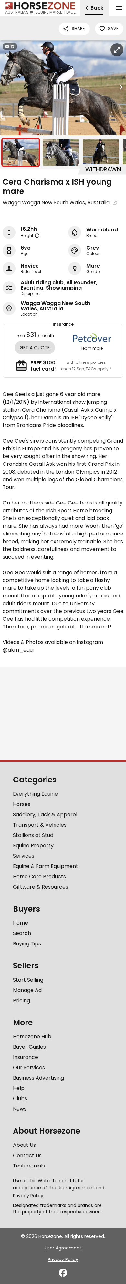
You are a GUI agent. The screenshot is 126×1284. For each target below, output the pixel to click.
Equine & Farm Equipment (45, 866)
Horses (21, 804)
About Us (24, 1145)
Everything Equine (35, 794)
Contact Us (27, 1155)
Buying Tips (27, 943)
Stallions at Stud (33, 835)
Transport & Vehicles (40, 825)
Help (19, 1088)
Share (78, 28)
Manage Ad (27, 990)
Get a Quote (35, 347)
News (19, 1109)
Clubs (20, 1098)
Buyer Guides (29, 1047)
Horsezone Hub (32, 1036)
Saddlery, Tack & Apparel (45, 814)
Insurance (25, 1057)
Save (113, 28)
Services (23, 856)
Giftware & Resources (40, 887)
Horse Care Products (39, 876)
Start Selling (28, 979)
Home (20, 923)
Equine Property (33, 845)
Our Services (29, 1067)
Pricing (21, 1000)
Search (22, 933)
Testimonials (29, 1165)
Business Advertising (38, 1078)
